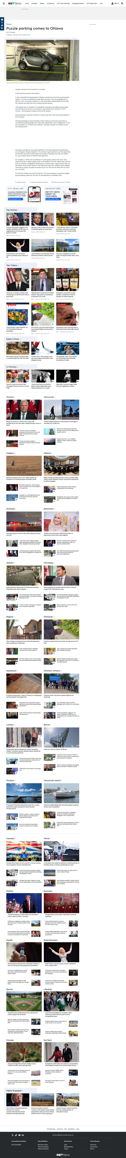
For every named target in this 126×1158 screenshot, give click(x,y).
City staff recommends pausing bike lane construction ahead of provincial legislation (68, 552)
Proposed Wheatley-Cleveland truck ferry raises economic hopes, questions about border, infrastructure (22, 806)
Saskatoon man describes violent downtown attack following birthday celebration (30, 704)
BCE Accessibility (16, 1144)
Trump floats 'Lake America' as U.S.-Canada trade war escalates (17, 329)
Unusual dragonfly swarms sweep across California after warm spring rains (22, 1064)
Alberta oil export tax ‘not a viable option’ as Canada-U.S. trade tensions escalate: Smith (21, 478)
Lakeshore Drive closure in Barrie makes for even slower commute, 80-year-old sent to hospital (68, 756)
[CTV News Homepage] (14, 3)
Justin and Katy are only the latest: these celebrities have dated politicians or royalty (41, 386)
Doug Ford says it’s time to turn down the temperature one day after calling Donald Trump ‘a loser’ (23, 423)
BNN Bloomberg (68, 1146)
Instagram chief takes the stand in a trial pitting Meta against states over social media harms (61, 1064)
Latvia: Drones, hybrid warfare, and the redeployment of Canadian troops (66, 1110)
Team (77, 1129)
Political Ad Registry (43, 1148)
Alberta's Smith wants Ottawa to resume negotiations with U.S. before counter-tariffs (66, 542)
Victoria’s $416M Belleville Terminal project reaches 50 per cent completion (61, 806)
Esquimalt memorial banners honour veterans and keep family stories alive (68, 824)
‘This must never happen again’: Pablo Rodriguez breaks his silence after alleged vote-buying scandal (30, 542)
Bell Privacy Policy (43, 1144)
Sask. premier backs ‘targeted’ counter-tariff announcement (28, 649)
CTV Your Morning (63, 3)
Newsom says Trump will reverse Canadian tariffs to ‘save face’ (42, 228)
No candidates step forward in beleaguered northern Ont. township (68, 703)
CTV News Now (92, 3)
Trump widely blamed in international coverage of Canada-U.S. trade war (61, 422)
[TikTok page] (16, 1135)
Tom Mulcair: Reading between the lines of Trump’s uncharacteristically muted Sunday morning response (16, 1110)
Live (101, 3)
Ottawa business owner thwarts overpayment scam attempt (66, 487)
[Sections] (3, 3)
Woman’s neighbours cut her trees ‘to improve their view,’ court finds (67, 255)
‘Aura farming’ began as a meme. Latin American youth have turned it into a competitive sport (58, 1014)
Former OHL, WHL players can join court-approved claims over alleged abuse (42, 358)
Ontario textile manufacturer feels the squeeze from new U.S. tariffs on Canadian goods (68, 660)
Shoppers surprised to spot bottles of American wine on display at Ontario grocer (65, 294)
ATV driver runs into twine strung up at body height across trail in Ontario (42, 329)
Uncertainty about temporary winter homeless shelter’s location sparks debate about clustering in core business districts (23, 751)
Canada (34, 3)
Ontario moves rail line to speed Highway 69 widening (59, 696)
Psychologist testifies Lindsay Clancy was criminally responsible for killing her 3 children (68, 882)
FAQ (65, 1129)
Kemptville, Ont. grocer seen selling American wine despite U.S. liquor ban (67, 498)
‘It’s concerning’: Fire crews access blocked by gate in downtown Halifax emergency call (30, 596)
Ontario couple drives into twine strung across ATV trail (61, 642)
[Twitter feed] (13, 1135)
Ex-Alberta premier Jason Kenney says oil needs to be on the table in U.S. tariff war (30, 486)
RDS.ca (92, 1148)
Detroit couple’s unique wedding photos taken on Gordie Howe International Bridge (29, 816)
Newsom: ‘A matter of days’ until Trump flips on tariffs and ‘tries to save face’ (17, 294)
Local (27, 3)
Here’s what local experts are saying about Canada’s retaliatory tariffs (68, 765)
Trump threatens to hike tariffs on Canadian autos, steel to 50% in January (23, 915)
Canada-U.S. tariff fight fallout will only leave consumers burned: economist (29, 496)
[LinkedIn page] (23, 1135)
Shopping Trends (78, 3)
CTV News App (51, 1129)
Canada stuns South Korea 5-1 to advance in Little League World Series (23, 1013)
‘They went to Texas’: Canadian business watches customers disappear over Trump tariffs (67, 229)
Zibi (39, 175)
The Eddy (24, 99)
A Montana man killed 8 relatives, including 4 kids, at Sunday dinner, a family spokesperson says (61, 864)
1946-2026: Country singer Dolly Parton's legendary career (66, 385)
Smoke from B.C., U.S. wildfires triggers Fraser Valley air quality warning (66, 440)
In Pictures (50, 3)
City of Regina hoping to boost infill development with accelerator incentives (22, 642)
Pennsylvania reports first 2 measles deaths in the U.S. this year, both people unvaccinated (23, 964)
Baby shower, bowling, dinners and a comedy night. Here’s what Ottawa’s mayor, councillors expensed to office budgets (61, 479)
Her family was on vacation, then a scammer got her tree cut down (17, 357)
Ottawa (8, 24)
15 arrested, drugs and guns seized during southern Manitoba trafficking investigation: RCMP (68, 596)
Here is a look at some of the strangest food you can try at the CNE (17, 386)
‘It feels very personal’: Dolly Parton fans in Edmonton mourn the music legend (58, 534)
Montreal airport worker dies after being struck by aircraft (23, 534)
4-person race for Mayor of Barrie (55, 749)
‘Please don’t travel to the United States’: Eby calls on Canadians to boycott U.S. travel (42, 294)
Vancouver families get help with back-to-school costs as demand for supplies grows (68, 430)
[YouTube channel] (19, 1135)
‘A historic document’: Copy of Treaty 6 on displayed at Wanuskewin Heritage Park (23, 696)
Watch (42, 3)
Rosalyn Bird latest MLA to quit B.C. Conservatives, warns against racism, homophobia (23, 864)
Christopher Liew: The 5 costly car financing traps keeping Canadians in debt (66, 358)
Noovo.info (93, 1144)
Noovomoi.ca (94, 1146)
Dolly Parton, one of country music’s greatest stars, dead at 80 (17, 255)
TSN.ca (66, 1148)
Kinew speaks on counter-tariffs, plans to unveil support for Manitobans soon (60, 588)
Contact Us (60, 1129)
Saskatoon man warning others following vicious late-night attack (67, 328)
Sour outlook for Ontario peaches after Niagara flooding (67, 649)
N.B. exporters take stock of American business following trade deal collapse (22, 588)
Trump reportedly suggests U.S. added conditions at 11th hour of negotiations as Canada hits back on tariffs (17, 230)
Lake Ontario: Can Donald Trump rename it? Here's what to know (42, 254)
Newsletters (71, 1129)
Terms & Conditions (43, 1146)
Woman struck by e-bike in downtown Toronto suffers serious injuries (29, 442)
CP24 (65, 1144)
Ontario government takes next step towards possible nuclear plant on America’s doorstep (30, 760)
